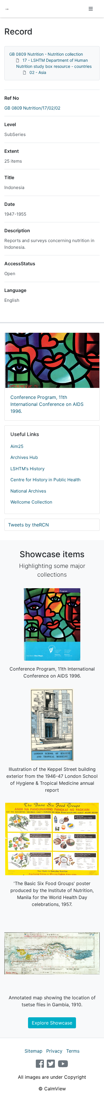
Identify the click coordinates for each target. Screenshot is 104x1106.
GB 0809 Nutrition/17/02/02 (32, 108)
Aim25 (16, 446)
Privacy (54, 1051)
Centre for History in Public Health (45, 479)
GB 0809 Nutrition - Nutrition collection (46, 54)
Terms (72, 1051)
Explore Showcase (52, 1023)
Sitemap (33, 1051)
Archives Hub (24, 457)
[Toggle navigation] (91, 8)
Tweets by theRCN (28, 525)
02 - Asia (37, 72)
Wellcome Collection (31, 502)
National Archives (28, 491)
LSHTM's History (27, 468)
